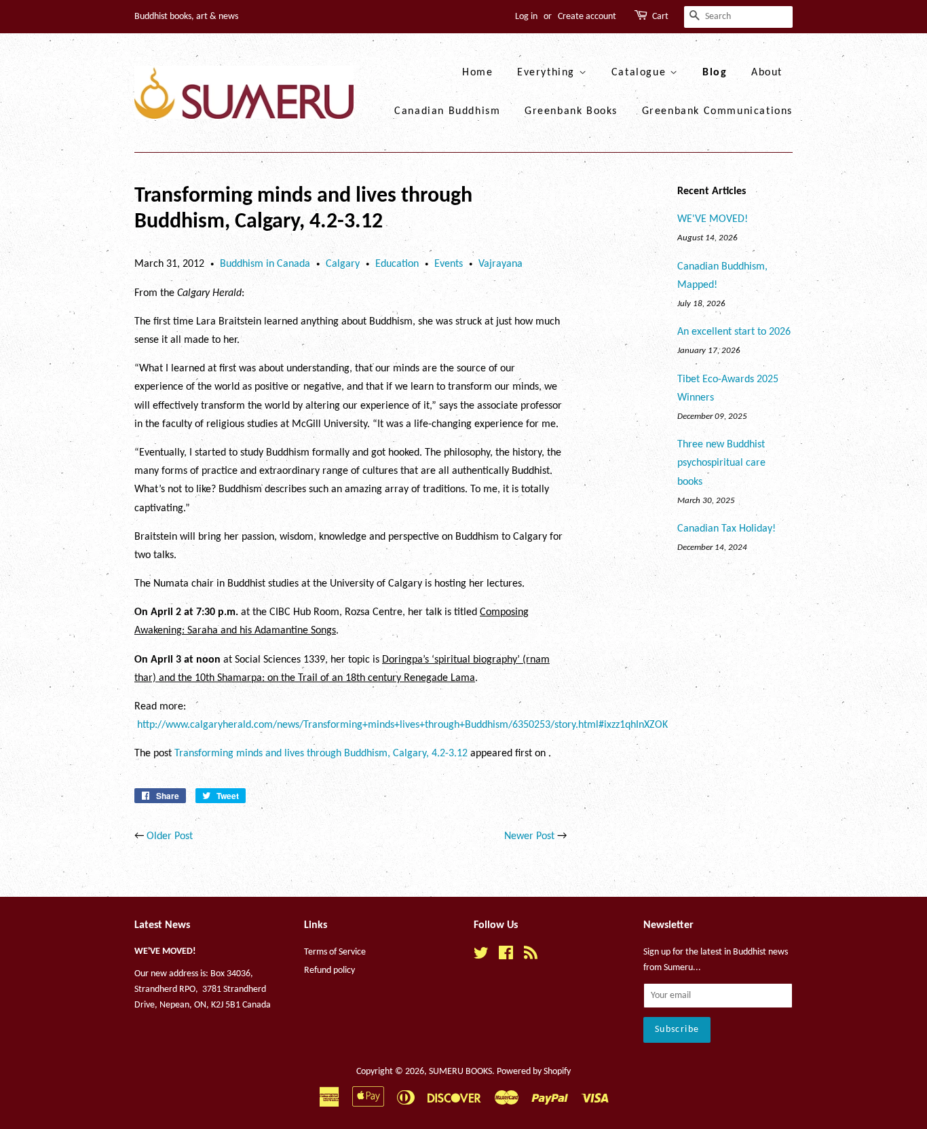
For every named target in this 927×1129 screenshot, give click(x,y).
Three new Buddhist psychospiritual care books (721, 463)
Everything (548, 72)
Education (397, 264)
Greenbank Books (571, 111)
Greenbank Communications (717, 111)
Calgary (343, 264)
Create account (587, 17)
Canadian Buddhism (447, 111)
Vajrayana (500, 264)
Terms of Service (335, 952)
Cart (660, 17)
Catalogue (640, 72)
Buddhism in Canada (265, 264)
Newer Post (529, 836)
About (766, 72)
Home (477, 72)
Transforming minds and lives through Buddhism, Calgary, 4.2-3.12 (321, 753)
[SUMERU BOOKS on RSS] (530, 956)
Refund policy (329, 970)
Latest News (162, 925)
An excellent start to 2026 (734, 332)
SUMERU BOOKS (460, 1071)
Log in (526, 17)
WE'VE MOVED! (712, 219)
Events (448, 264)
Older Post (170, 836)
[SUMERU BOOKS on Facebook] (506, 956)
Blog (714, 72)
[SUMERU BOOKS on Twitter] (481, 956)
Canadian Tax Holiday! (726, 528)
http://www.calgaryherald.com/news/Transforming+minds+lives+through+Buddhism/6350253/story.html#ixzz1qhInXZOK (402, 725)
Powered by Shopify (534, 1071)
